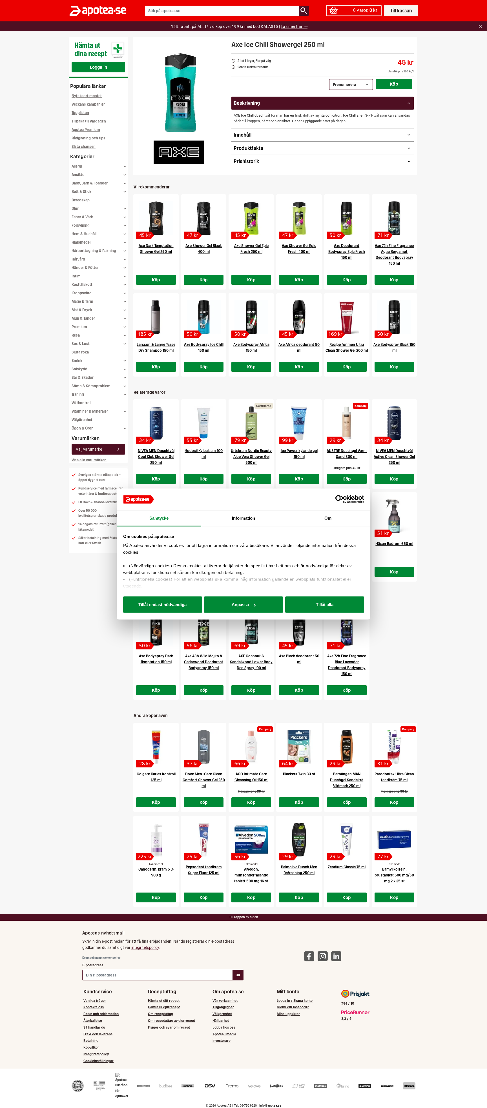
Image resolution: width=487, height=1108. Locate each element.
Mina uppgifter (288, 1014)
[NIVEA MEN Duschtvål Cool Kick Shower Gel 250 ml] (156, 423)
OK (238, 975)
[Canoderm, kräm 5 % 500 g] (156, 839)
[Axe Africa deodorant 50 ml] (299, 317)
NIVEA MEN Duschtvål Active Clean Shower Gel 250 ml (394, 456)
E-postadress (92, 965)
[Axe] (179, 152)
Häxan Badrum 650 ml (394, 543)
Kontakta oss (93, 1007)
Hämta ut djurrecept (164, 1007)
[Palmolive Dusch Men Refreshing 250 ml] (299, 839)
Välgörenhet (82, 419)
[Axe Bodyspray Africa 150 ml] (251, 317)
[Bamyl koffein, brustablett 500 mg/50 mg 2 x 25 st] (394, 839)
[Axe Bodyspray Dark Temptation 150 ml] (156, 629)
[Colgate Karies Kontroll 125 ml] (156, 747)
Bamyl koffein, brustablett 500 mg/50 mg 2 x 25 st (394, 875)
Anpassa (240, 604)
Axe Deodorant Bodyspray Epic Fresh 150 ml (346, 251)
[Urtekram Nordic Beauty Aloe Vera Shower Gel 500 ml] (251, 423)
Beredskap (81, 200)
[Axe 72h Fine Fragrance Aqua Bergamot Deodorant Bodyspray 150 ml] (394, 218)
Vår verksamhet (225, 1000)
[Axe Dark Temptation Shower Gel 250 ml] (156, 218)
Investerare (221, 1040)
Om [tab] (327, 517)
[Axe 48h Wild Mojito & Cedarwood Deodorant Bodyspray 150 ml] (203, 629)
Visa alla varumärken (89, 460)
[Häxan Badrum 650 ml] (394, 516)
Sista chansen (84, 146)
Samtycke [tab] (159, 517)
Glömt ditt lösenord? (293, 1007)
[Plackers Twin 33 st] (299, 747)
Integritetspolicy (96, 1054)
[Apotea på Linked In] (337, 956)
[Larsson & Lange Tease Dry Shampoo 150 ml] (156, 317)
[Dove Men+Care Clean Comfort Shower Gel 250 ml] (203, 747)
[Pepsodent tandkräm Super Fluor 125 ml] (203, 839)
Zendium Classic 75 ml (347, 867)
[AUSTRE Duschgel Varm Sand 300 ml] (346, 423)
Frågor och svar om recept (169, 1027)
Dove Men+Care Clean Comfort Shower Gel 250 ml (204, 780)
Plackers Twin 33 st (299, 774)
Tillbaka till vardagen (89, 121)
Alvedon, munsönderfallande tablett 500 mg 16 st (251, 875)
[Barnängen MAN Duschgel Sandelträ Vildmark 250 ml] (346, 747)
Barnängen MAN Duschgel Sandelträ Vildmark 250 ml (346, 780)
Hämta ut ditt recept (164, 1000)
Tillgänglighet (223, 1007)
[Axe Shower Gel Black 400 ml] (203, 218)
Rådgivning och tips (88, 138)
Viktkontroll (81, 403)
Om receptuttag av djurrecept (171, 1020)
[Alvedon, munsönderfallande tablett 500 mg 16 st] (251, 839)
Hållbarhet (220, 1020)
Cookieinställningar (98, 1061)
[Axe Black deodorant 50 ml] (299, 629)
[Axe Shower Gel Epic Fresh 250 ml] (251, 218)
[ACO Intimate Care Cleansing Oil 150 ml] (251, 747)
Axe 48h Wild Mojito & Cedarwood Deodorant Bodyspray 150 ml (203, 662)
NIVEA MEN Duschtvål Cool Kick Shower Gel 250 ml (156, 456)
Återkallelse (92, 1020)
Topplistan (80, 112)
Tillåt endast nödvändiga (162, 604)
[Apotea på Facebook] (310, 956)
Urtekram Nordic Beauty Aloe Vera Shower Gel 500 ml (251, 456)
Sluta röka (80, 352)
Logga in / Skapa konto (295, 1000)
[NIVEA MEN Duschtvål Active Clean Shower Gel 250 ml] (394, 423)
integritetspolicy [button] (145, 947)
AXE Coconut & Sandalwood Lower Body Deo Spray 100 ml (251, 662)
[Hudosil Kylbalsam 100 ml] (203, 423)
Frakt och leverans (97, 1034)
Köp (394, 84)
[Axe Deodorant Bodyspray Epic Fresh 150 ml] (346, 218)
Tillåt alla (324, 604)
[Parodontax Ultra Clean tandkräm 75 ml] (394, 747)
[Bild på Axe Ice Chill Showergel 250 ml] (180, 92)
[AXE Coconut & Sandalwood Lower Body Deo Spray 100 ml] (251, 629)
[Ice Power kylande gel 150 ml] (299, 423)
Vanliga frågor (94, 1000)
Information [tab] (243, 517)
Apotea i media (224, 1034)
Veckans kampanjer (88, 104)
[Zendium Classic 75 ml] (346, 839)
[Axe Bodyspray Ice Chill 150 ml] (203, 317)
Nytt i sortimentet (87, 96)
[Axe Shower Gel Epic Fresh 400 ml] (299, 218)
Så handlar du (94, 1027)
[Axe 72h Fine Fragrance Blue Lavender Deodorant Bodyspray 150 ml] (346, 629)
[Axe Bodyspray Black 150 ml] (394, 317)
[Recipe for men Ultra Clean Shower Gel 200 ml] (346, 317)
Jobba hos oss (223, 1027)
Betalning (90, 1040)
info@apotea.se (270, 1105)
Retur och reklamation (101, 1014)
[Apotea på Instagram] (324, 956)
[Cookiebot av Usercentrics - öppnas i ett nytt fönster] (339, 499)
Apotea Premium (86, 129)
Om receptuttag (160, 1014)
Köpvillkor (91, 1047)
